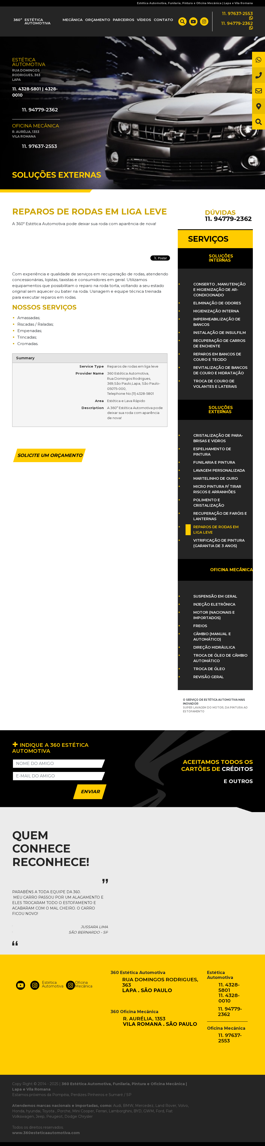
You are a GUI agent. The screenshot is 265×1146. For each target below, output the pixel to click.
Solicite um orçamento (49, 455)
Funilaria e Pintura (214, 462)
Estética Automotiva (37, 21)
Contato (163, 20)
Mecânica (73, 20)
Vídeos (144, 20)
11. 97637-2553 (38, 146)
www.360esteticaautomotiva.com (46, 1132)
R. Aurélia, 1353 (160, 1021)
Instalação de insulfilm (219, 332)
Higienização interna (216, 311)
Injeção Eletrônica (214, 604)
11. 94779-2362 (39, 110)
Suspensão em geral (215, 596)
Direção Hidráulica (214, 647)
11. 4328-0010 (229, 998)
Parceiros (123, 20)
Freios (200, 626)
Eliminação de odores (217, 303)
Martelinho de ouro (215, 478)
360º (17, 20)
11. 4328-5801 (26, 89)
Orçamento (97, 20)
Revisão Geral (208, 677)
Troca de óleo (209, 669)
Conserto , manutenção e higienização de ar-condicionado (219, 289)
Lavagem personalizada (219, 470)
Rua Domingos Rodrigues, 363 (160, 985)
